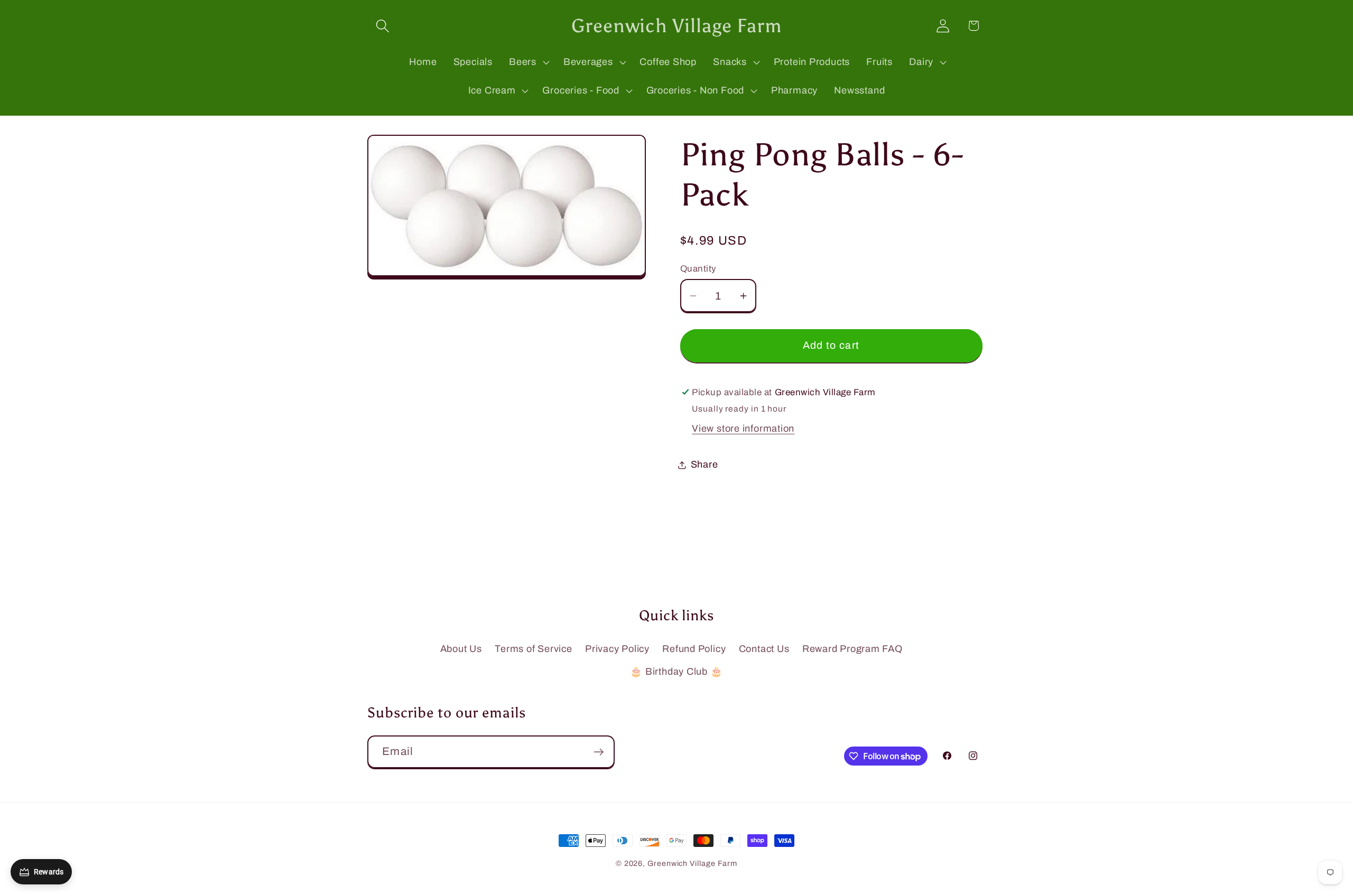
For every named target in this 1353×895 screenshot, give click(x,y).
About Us (461, 649)
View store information (743, 428)
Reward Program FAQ (852, 649)
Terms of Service (533, 649)
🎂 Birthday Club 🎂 (676, 671)
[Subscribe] (598, 752)
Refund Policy (694, 649)
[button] (382, 26)
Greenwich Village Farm (692, 863)
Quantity (698, 269)
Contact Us (764, 649)
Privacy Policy (617, 649)
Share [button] (704, 464)
